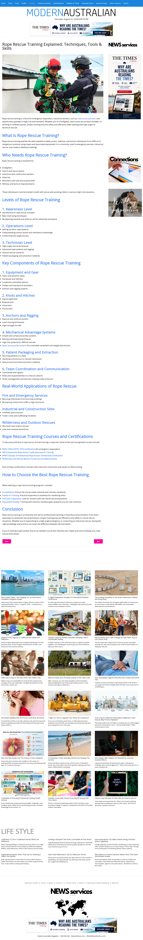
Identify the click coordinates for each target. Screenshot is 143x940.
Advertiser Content (31, 883)
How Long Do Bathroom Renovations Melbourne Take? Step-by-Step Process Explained (115, 719)
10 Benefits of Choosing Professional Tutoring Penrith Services (20, 799)
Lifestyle (32, 3)
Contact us (59, 883)
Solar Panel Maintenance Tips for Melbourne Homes (67, 854)
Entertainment (58, 3)
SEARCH (81, 883)
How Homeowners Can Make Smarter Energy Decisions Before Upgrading (115, 840)
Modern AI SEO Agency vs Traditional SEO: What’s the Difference (20, 638)
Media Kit (115, 883)
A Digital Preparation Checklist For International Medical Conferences (68, 598)
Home (3, 3)
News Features (115, 3)
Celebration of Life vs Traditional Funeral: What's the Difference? (20, 840)
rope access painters (87, 118)
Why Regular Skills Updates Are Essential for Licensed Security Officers (114, 759)
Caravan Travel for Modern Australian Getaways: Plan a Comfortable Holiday (68, 638)
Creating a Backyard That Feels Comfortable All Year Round (69, 839)
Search (125, 3)
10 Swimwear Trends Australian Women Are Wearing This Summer (69, 759)
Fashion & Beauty (44, 3)
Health (24, 3)
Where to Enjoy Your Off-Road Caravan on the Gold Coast (69, 678)
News (10, 3)
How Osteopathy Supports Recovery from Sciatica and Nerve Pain (117, 679)
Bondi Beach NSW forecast (124, 150)
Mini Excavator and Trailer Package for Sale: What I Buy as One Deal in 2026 (116, 638)
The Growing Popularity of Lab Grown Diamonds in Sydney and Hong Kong (116, 598)
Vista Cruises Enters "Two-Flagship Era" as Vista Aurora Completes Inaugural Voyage (21, 598)
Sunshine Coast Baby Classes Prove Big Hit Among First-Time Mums (68, 799)
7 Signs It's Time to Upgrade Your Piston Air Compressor (68, 718)
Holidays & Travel (72, 3)
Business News (101, 3)
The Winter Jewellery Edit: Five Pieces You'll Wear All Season (22, 718)
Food (17, 3)
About (50, 883)
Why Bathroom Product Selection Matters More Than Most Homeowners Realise (116, 855)
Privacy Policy (71, 883)
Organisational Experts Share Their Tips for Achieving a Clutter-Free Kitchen (21, 855)
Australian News (87, 3)
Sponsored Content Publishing (98, 883)
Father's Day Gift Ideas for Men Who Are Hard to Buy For (115, 798)
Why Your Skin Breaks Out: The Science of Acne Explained (22, 758)
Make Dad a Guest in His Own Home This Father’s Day (21, 678)
